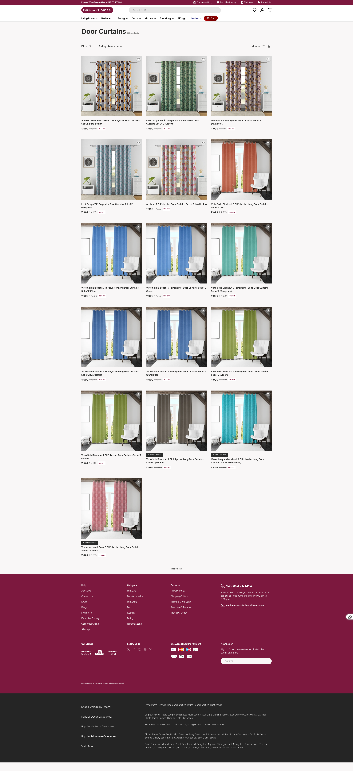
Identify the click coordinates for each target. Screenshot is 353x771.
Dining (121, 18)
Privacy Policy (178, 590)
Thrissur (263, 744)
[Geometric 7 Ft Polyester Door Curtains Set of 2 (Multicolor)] (241, 86)
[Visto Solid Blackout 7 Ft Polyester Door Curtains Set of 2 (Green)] (111, 421)
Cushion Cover (242, 714)
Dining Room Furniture (198, 705)
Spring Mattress (195, 724)
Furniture (131, 590)
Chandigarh (160, 747)
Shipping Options (179, 596)
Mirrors (157, 714)
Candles (171, 718)
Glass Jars (215, 734)
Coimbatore (204, 747)
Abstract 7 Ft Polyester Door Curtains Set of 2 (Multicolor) (176, 204)
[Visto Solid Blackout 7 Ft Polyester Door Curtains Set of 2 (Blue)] (176, 253)
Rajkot (185, 744)
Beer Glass (203, 737)
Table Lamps (168, 714)
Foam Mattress (164, 724)
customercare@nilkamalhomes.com (245, 605)
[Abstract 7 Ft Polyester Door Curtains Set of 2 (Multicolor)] (176, 169)
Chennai (193, 747)
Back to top (176, 569)
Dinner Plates (151, 734)
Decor (135, 18)
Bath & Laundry (135, 596)
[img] (128, 650)
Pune (147, 744)
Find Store (86, 612)
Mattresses (150, 724)
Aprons (180, 737)
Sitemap (85, 629)
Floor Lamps (194, 714)
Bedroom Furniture (176, 705)
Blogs (84, 607)
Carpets (149, 714)
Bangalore (202, 744)
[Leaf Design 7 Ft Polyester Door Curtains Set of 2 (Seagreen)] (111, 169)
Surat (178, 744)
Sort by (102, 46)
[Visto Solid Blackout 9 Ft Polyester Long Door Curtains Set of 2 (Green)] (241, 337)
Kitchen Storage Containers (235, 734)
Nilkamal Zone (134, 624)
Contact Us (87, 596)
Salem (214, 747)
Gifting (181, 18)
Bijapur (248, 744)
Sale (209, 18)
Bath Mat (181, 718)
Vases (190, 718)
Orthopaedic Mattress (215, 724)
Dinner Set (164, 734)
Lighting (217, 714)
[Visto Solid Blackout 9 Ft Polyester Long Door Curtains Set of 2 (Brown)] (176, 421)
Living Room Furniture (155, 705)
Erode (222, 747)
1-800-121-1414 (239, 586)
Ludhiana (171, 747)
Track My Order (179, 612)
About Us (86, 590)
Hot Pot (205, 734)
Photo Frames (159, 718)
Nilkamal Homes (101, 683)
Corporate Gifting (90, 624)
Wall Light (207, 714)
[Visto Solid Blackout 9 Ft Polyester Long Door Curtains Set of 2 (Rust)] (241, 169)
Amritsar (149, 747)
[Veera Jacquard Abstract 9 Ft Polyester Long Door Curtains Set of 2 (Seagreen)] (241, 421)
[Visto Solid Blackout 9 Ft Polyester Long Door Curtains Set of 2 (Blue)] (111, 253)
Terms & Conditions (181, 601)
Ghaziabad (182, 747)
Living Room (88, 18)
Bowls (213, 737)
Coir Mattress (179, 724)
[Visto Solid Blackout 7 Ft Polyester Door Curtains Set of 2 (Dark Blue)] (176, 337)
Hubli (229, 744)
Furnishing (165, 18)
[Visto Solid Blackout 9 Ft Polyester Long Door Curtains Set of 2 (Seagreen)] (241, 253)
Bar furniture (216, 705)
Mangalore (238, 744)
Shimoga (221, 744)
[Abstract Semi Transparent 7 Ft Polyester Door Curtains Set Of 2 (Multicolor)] (111, 86)
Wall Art (254, 714)
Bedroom (106, 18)
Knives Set (170, 737)
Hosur (229, 747)
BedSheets (181, 714)
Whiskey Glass (193, 734)
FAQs (84, 601)
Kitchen (149, 18)
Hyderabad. (239, 747)
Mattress (196, 18)
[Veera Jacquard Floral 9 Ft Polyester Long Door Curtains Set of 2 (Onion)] (111, 508)
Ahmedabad (157, 744)
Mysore (212, 744)
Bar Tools (254, 734)
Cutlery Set (158, 737)
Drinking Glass (177, 734)
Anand (192, 744)
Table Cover (228, 714)
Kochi (255, 744)
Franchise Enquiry (90, 618)
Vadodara (169, 744)
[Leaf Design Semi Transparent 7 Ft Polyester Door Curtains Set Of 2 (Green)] (176, 86)
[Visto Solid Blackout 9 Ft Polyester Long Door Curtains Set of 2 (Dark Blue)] (111, 337)
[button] (270, 10)
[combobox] (175, 10)
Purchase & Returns (181, 607)
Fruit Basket (190, 737)
